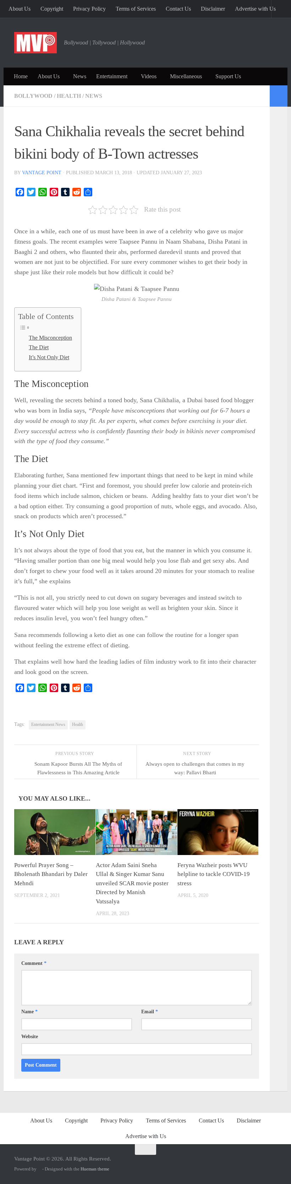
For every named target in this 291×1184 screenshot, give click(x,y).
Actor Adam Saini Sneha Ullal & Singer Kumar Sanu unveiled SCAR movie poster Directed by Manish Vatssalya (132, 883)
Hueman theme (95, 1169)
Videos (149, 76)
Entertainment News (48, 724)
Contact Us (178, 9)
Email (149, 1011)
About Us (20, 9)
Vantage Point (41, 172)
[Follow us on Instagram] (209, 1161)
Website (29, 1036)
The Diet (39, 347)
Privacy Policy (89, 9)
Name (29, 1011)
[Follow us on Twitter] (220, 1161)
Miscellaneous (186, 76)
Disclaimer (213, 9)
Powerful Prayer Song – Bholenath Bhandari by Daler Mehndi (51, 874)
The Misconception (50, 338)
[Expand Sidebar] (278, 96)
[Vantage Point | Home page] (35, 42)
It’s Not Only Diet (49, 357)
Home (21, 76)
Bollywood (33, 96)
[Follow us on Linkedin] (262, 1161)
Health (69, 96)
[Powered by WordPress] (39, 1169)
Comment (33, 963)
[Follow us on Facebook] (241, 1161)
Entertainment (111, 76)
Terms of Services (136, 9)
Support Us (228, 76)
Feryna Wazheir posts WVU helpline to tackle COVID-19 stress (213, 874)
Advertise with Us (255, 9)
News (79, 76)
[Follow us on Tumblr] (252, 1161)
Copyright (51, 9)
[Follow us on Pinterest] (230, 1161)
